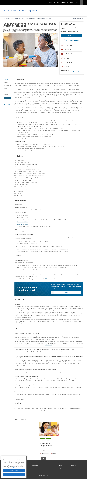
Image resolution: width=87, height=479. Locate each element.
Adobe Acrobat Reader (22, 224)
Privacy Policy (45, 475)
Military (60, 465)
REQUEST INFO (77, 71)
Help (60, 468)
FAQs (5, 91)
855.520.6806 (7, 104)
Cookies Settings (14, 474)
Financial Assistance (63, 467)
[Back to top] (43, 463)
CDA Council (48, 279)
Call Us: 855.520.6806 (77, 18)
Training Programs (10, 18)
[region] (14, 467)
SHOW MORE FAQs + (19, 399)
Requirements (7, 85)
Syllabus (6, 82)
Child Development (20, 18)
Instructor (6, 88)
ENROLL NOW (72, 35)
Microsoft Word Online (22, 222)
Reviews (6, 94)
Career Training (35, 465)
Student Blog (73, 465)
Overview (6, 79)
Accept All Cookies (13, 470)
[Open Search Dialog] (81, 2)
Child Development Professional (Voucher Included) (46, 445)
